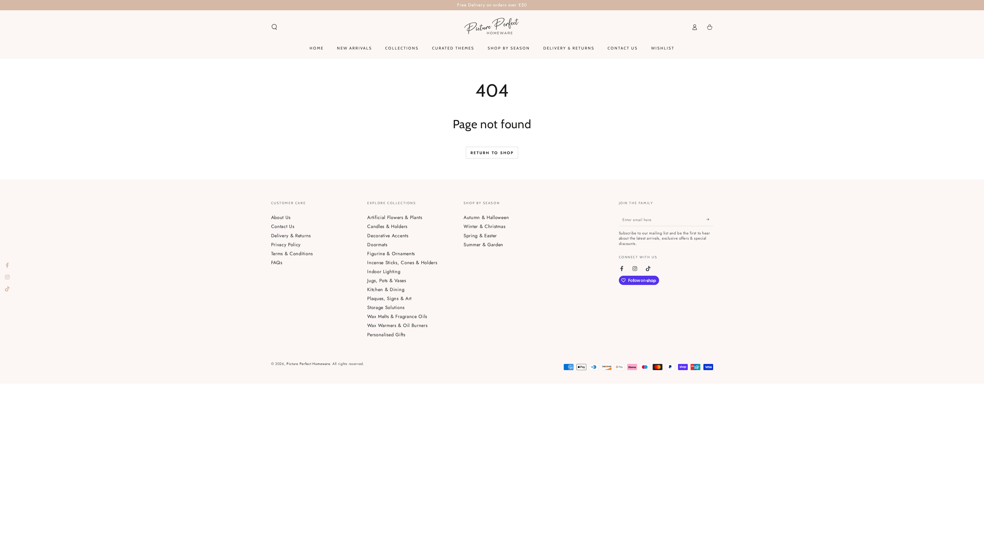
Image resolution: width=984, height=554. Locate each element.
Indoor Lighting (383, 271)
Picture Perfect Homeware (308, 363)
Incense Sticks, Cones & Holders (402, 262)
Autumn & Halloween (486, 217)
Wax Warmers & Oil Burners (397, 325)
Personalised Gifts (386, 334)
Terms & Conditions (292, 253)
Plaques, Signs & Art (389, 298)
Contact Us (282, 226)
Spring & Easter (480, 235)
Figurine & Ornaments (391, 253)
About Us (281, 217)
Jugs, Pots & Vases (386, 280)
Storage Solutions (386, 307)
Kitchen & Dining (385, 289)
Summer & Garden (483, 244)
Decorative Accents (387, 235)
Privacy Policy (286, 244)
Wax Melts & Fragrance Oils (397, 316)
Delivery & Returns (291, 235)
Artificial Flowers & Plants (394, 217)
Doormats (377, 244)
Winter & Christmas (484, 226)
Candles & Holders (387, 226)
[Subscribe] (709, 219)
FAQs (276, 262)
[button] (274, 27)
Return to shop (492, 153)
